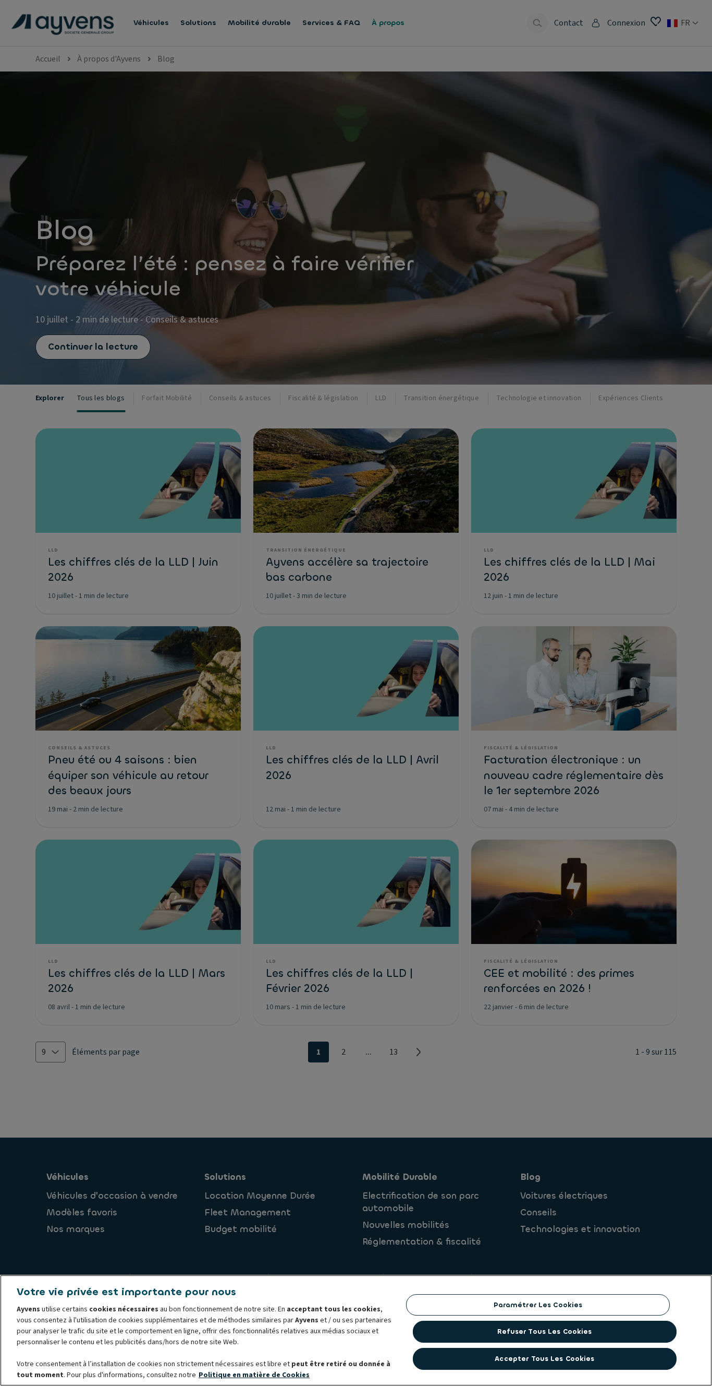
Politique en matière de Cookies (254, 1375)
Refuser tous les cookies (544, 1331)
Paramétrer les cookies (538, 1304)
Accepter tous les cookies (544, 1358)
